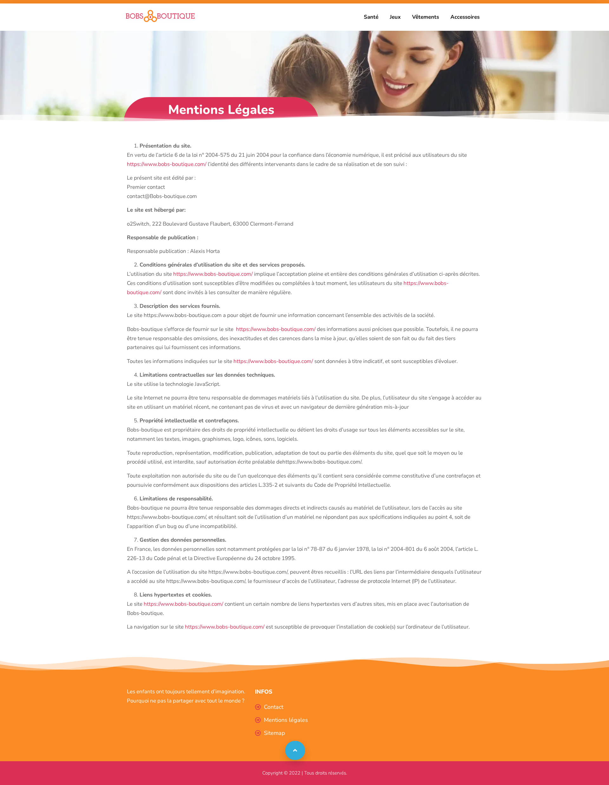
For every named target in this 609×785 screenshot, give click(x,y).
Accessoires (465, 17)
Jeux (395, 17)
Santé (371, 17)
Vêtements (425, 17)
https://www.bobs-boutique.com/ (166, 164)
